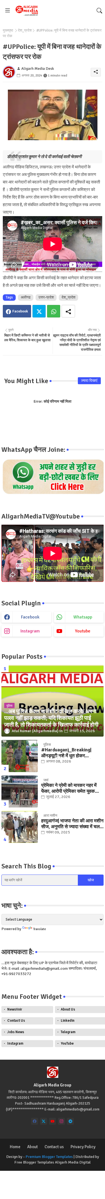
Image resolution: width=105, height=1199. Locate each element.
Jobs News (15, 1032)
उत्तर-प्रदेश (46, 297)
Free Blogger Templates (34, 1162)
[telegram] (70, 1121)
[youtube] (52, 1121)
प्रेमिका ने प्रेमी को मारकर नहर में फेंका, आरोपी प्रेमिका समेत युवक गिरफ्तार (69, 788)
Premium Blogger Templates (49, 1156)
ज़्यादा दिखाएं (89, 380)
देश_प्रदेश (25, 30)
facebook (30, 617)
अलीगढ (26, 297)
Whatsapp (53, 311)
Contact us (54, 1146)
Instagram (15, 1043)
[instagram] (61, 1121)
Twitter (39, 311)
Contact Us (16, 1020)
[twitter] (43, 1121)
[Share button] (68, 311)
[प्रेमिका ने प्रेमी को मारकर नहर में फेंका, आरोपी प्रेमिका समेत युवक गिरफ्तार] (19, 791)
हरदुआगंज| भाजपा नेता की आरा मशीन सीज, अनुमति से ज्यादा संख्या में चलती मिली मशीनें (72, 824)
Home (15, 1146)
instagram (30, 631)
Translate (39, 929)
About (32, 1146)
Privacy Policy (83, 1146)
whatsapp (82, 617)
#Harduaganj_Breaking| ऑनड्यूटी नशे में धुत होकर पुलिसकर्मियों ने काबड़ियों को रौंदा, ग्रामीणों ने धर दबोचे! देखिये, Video (70, 753)
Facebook (20, 311)
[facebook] (34, 1121)
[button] (99, 10)
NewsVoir (14, 1009)
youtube (82, 631)
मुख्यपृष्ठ (8, 30)
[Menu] (7, 10)
